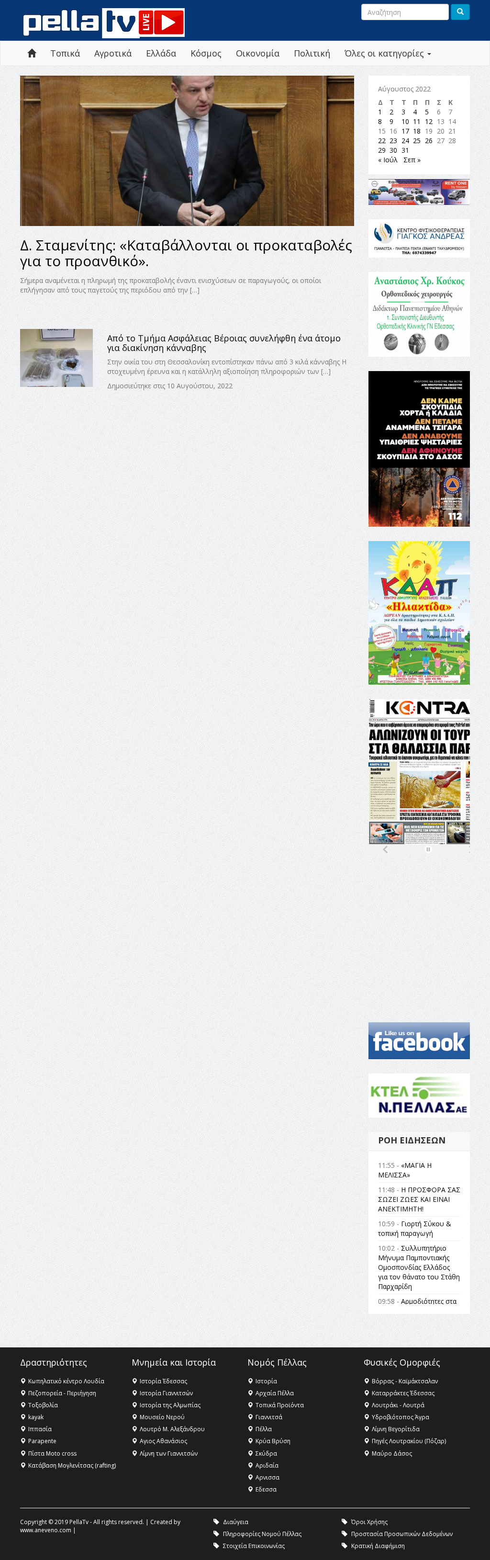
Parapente (42, 1441)
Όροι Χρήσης (369, 1522)
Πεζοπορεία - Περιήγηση (62, 1393)
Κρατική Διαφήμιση (378, 1546)
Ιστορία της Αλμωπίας (170, 1405)
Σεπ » (412, 159)
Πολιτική (312, 53)
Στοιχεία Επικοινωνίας (254, 1546)
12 (429, 121)
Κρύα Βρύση (273, 1441)
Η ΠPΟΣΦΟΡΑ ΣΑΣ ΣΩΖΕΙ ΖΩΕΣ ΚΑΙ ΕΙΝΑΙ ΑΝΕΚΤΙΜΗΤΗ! (419, 1199)
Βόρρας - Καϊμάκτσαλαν (405, 1381)
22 (382, 140)
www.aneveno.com (45, 1530)
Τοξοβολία (43, 1405)
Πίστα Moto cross (52, 1453)
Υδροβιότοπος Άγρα (400, 1417)
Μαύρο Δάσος (392, 1453)
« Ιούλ (388, 159)
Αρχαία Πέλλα (275, 1393)
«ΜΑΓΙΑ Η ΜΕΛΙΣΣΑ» (405, 1170)
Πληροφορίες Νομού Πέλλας (262, 1534)
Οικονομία (257, 53)
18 (417, 131)
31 (405, 150)
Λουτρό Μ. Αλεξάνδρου (172, 1429)
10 (405, 121)
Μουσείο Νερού (162, 1417)
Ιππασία (40, 1429)
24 (405, 140)
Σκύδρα (266, 1453)
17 (405, 131)
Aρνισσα (267, 1477)
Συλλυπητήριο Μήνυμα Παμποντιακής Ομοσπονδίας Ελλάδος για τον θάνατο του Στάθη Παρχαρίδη (419, 1267)
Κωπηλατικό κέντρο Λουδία (66, 1381)
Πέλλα (264, 1429)
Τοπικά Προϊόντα (280, 1405)
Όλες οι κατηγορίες (385, 53)
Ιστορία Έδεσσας (163, 1381)
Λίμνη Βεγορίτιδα (396, 1429)
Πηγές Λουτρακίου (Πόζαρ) (409, 1441)
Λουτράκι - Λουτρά (398, 1405)
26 (429, 140)
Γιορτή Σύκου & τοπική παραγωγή (414, 1228)
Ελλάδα (161, 53)
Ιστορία (266, 1381)
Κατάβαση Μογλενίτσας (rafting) (72, 1465)
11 (417, 121)
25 (417, 140)
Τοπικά (65, 53)
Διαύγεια (235, 1522)
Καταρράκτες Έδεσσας (403, 1393)
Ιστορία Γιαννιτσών (166, 1393)
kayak (36, 1417)
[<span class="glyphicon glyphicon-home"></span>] (31, 53)
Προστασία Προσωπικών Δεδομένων (402, 1534)
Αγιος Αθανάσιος (163, 1441)
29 (382, 150)
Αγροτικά (113, 53)
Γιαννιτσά (269, 1417)
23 (393, 140)
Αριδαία (267, 1465)
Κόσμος (206, 53)
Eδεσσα (266, 1489)
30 (393, 150)
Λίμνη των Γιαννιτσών (169, 1453)
